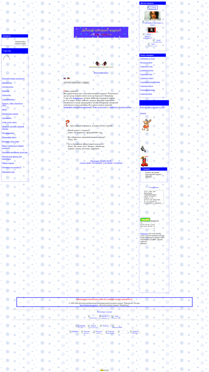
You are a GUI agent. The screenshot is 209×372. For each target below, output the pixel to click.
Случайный (118, 163)
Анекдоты (6, 95)
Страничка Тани (146, 74)
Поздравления (85, 107)
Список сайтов (85, 163)
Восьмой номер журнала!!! (13, 78)
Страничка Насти (146, 86)
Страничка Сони (146, 66)
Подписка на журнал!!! (12, 167)
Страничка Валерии (147, 90)
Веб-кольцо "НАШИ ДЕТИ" (101, 161)
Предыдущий (97, 163)
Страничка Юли (146, 94)
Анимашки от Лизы (147, 59)
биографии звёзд (70, 107)
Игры (4, 109)
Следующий (107, 163)
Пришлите (144, 234)
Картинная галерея (10, 114)
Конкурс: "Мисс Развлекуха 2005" (152, 107)
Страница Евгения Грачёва (150, 82)
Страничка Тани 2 (147, 78)
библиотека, (78, 98)
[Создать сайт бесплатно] (104, 370)
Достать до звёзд (146, 62)
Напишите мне (8, 172)
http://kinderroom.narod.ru (89, 305)
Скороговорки (8, 99)
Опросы (143, 113)
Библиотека (7, 83)
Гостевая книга (7, 87)
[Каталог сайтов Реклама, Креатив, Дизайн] (98, 333)
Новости (5, 91)
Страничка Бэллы (146, 70)
